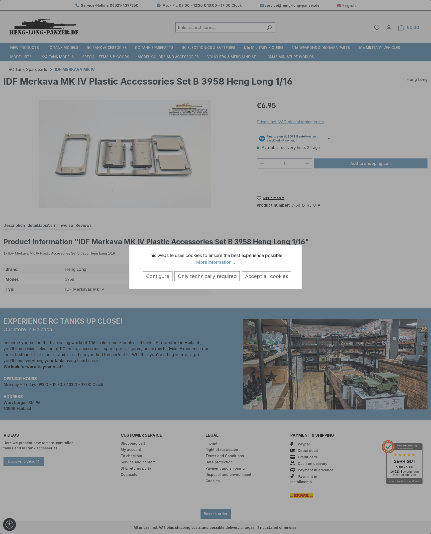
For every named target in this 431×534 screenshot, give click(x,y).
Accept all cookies (266, 276)
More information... (215, 262)
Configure (157, 276)
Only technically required (207, 276)
